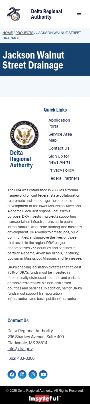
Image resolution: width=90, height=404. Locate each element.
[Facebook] (12, 374)
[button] (79, 14)
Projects (25, 33)
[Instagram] (32, 374)
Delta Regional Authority (46, 14)
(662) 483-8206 (21, 358)
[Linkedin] (22, 374)
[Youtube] (43, 374)
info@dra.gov (20, 349)
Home (7, 33)
